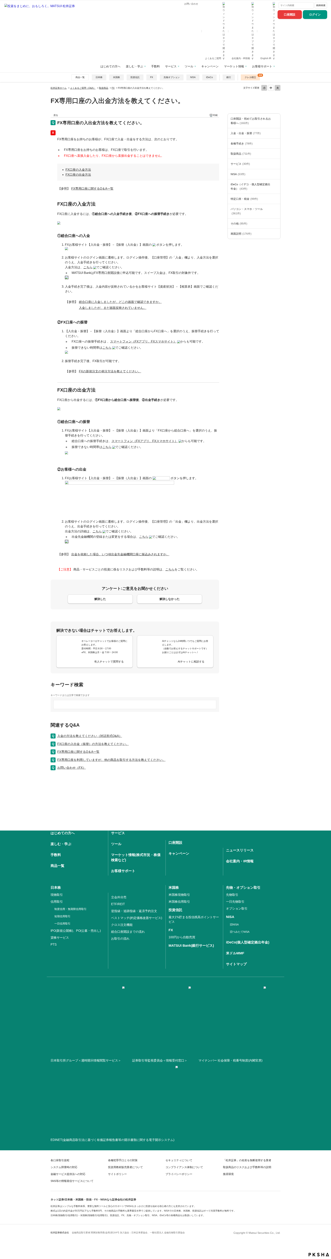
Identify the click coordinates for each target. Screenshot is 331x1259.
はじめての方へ (110, 66)
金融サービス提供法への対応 (68, 1174)
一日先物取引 (235, 901)
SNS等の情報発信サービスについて (72, 1180)
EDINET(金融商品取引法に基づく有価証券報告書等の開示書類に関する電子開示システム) (112, 1140)
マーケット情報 (234, 66)
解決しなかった (170, 599)
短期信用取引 (62, 916)
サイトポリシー (117, 1174)
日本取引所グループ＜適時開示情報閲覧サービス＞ (86, 1060)
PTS (54, 944)
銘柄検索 (320, 5)
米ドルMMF (235, 953)
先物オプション (172, 77)
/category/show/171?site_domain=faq (276, 164)
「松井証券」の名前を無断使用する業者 (247, 1160)
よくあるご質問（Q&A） (83, 88)
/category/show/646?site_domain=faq (276, 186)
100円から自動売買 (182, 937)
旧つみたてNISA (239, 931)
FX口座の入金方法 (78, 169)
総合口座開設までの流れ (128, 931)
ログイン (315, 14)
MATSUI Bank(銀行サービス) (191, 945)
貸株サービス (60, 937)
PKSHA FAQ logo (319, 1254)
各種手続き (242, 143)
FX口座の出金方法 (78, 174)
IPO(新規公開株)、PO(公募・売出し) (76, 930)
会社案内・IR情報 (241, 58)
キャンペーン (210, 66)
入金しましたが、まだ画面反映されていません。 (112, 307)
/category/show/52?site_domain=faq (276, 223)
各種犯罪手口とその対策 (123, 1160)
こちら (88, 267)
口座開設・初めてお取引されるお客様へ (251, 120)
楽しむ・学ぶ (134, 66)
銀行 (228, 77)
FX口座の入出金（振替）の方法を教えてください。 (93, 744)
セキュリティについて (179, 1160)
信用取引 (57, 901)
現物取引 (57, 894)
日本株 (99, 77)
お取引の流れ (120, 938)
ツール (189, 66)
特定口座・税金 (244, 198)
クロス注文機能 (122, 924)
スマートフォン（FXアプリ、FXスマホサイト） (143, 341)
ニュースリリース (240, 850)
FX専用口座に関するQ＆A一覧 (92, 188)
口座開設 (289, 14)
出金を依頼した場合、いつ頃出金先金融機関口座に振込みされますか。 (120, 554)
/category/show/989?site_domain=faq (276, 234)
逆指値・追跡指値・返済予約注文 (134, 911)
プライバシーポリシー (179, 1174)
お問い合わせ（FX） (71, 767)
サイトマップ (236, 964)
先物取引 (232, 894)
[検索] (310, 5)
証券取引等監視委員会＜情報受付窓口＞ (159, 1060)
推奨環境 (228, 1174)
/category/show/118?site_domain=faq (276, 144)
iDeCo (209, 77)
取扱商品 (103, 88)
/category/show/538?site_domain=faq (276, 174)
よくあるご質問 (213, 58)
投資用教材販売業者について (125, 1167)
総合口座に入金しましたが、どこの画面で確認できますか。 (120, 302)
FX (151, 77)
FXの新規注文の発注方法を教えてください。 (110, 371)
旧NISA (234, 924)
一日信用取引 (62, 923)
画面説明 (241, 233)
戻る (55, 115)
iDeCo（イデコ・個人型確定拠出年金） (250, 186)
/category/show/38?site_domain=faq (276, 199)
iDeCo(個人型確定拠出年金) (247, 942)
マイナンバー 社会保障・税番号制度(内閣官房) (230, 1060)
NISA (193, 77)
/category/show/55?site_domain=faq (276, 211)
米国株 (116, 77)
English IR (266, 58)
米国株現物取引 (179, 894)
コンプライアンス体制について (184, 1167)
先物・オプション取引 (243, 887)
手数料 (155, 66)
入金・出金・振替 (246, 133)
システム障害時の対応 (64, 1167)
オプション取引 (236, 908)
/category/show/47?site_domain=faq (276, 154)
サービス (171, 66)
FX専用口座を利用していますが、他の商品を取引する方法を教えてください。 (111, 759)
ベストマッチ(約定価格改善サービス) (136, 918)
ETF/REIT (118, 904)
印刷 (215, 115)
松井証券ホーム (59, 88)
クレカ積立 (250, 77)
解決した (100, 599)
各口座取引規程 (60, 1160)
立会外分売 (118, 897)
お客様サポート (262, 66)
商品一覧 (80, 77)
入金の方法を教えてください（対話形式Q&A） (89, 736)
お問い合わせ (191, 3)
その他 (239, 223)
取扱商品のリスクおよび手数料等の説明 (247, 1167)
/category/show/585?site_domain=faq (276, 121)
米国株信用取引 (179, 901)
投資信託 (135, 77)
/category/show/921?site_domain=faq (276, 133)
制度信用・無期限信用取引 (70, 909)
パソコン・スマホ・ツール (247, 211)
